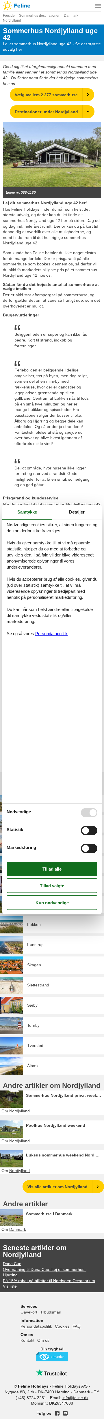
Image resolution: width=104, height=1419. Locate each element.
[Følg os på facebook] (57, 1413)
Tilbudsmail (50, 1312)
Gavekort (29, 1312)
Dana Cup (12, 1263)
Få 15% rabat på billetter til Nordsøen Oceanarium (49, 1280)
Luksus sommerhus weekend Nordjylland (65, 1155)
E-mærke (52, 1356)
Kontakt (27, 1340)
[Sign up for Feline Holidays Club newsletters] (65, 1413)
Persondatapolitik (36, 1326)
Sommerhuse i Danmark (49, 1214)
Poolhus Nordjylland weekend (55, 1125)
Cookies (62, 1326)
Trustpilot (52, 1372)
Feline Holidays (52, 6)
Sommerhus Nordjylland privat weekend (65, 1095)
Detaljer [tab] (77, 512)
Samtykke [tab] (27, 512)
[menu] (98, 6)
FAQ (77, 1326)
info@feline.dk (75, 1397)
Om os (43, 1340)
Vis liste (10, 1286)
